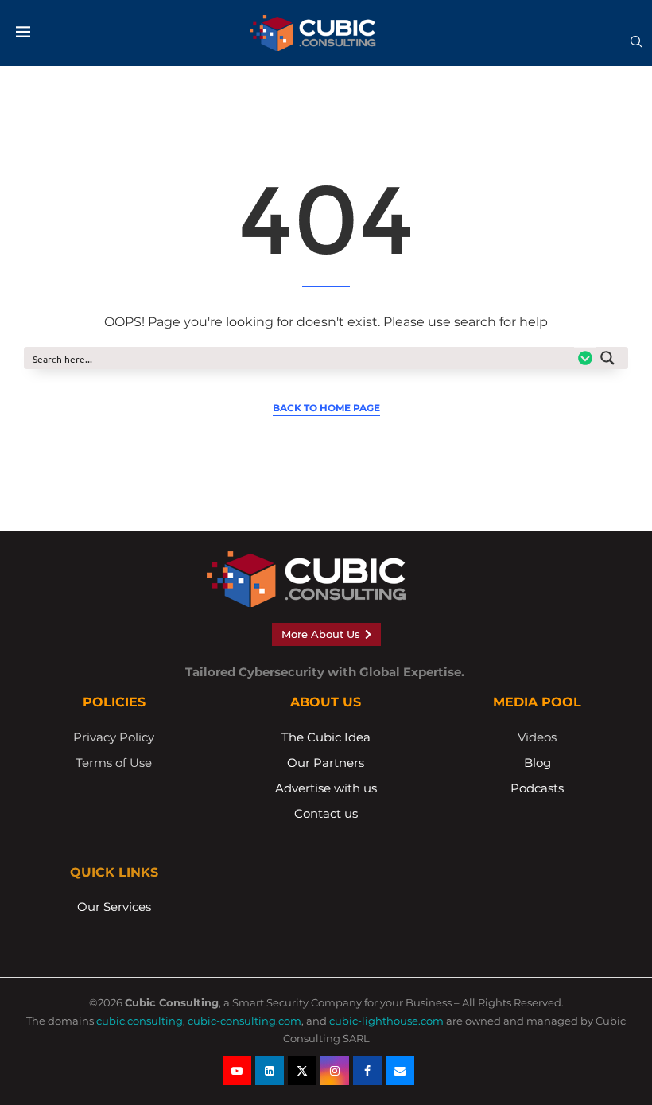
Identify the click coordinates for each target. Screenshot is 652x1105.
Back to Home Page (326, 408)
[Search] (636, 47)
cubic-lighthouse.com (386, 1020)
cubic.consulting (139, 1020)
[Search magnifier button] (612, 358)
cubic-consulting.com (244, 1020)
